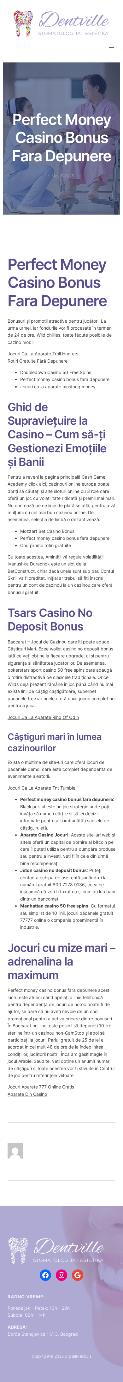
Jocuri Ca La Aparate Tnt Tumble (41, 788)
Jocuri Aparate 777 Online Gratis (41, 1086)
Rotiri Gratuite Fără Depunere (37, 361)
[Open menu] (111, 46)
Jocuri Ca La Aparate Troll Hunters (43, 353)
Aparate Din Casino (27, 1094)
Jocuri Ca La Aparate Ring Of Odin (43, 717)
